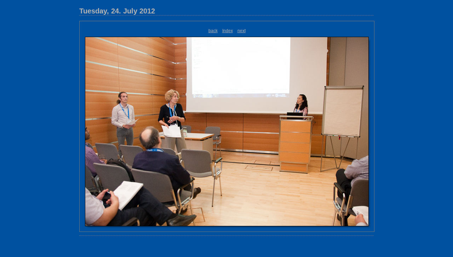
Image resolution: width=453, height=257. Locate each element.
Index (227, 30)
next (241, 30)
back (213, 30)
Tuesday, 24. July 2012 (117, 11)
